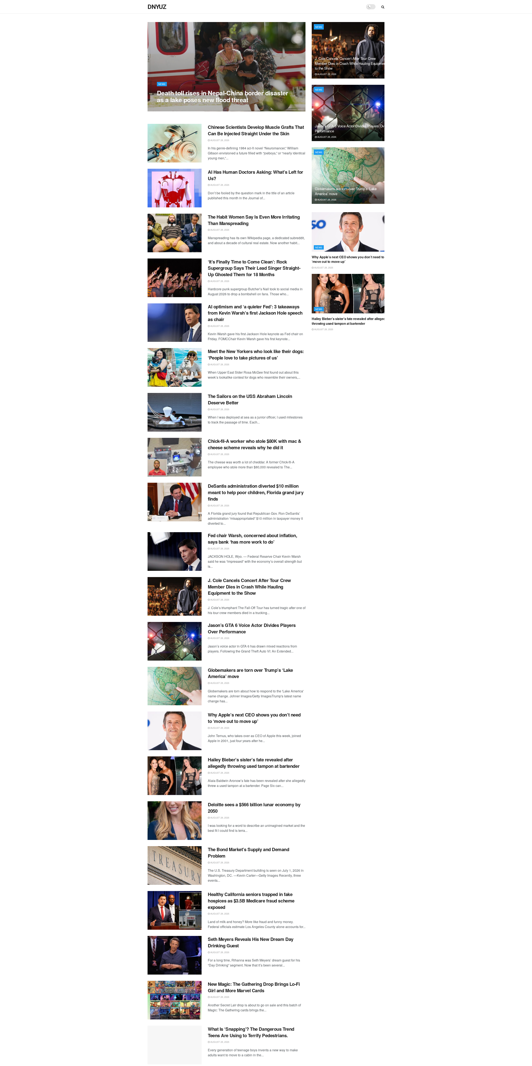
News (161, 84)
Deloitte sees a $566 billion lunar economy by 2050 (254, 807)
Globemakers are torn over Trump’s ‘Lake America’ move (250, 673)
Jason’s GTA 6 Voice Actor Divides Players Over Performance (252, 628)
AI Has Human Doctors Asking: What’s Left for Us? (255, 175)
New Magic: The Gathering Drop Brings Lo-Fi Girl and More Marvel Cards (254, 987)
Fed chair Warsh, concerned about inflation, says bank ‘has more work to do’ (252, 538)
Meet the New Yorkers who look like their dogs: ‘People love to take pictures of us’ (256, 354)
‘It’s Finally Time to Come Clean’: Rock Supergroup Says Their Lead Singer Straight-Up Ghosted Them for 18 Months (254, 268)
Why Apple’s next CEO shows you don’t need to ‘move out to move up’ (254, 717)
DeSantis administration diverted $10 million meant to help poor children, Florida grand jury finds (255, 492)
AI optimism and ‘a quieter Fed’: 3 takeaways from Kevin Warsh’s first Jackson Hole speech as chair (255, 313)
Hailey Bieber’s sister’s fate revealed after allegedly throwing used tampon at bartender (253, 762)
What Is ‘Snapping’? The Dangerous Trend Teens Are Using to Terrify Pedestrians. (251, 1032)
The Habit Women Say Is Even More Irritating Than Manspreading (254, 219)
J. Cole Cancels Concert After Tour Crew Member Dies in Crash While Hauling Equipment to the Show (249, 586)
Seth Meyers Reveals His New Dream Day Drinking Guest (250, 942)
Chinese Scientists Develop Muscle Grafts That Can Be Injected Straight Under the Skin (256, 130)
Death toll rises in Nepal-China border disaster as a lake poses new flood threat (222, 96)
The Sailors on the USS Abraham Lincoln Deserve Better (250, 399)
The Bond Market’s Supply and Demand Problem (248, 852)
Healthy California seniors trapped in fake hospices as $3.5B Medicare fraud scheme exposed (251, 900)
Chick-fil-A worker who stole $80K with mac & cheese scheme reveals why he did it (254, 444)
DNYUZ (157, 7)
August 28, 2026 (168, 108)
